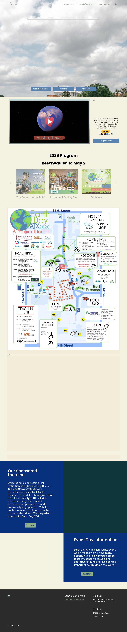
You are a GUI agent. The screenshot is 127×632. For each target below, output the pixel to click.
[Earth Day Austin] (14, 4)
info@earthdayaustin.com (74, 599)
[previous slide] (11, 184)
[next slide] (116, 184)
